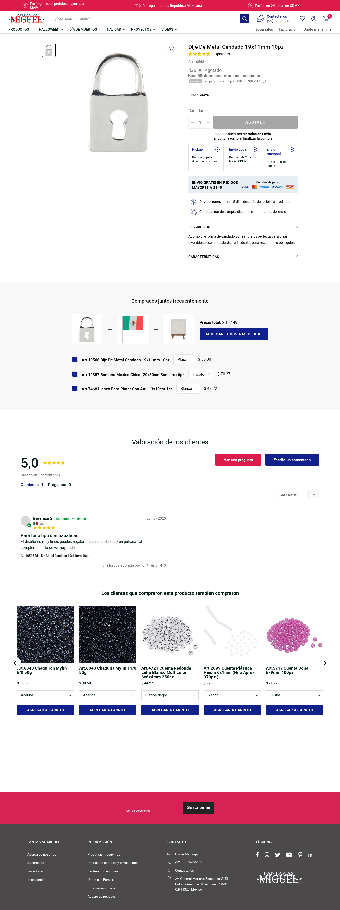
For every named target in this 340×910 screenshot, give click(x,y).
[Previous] (15, 663)
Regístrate (35, 871)
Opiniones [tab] (30, 484)
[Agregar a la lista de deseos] (171, 48)
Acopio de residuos (102, 896)
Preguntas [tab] (57, 484)
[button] (154, 565)
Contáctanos (184, 870)
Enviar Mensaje (186, 854)
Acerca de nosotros (41, 854)
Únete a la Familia (101, 879)
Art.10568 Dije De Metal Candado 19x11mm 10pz (55, 555)
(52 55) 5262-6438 (188, 862)
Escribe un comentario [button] (292, 459)
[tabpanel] (119, 102)
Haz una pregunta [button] (238, 459)
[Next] (325, 663)
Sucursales (264, 29)
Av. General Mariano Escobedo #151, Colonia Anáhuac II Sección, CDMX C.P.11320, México (202, 884)
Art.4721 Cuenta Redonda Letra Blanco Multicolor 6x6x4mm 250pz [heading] (166, 672)
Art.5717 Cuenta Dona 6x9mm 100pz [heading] (287, 670)
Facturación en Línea (103, 871)
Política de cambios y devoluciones (114, 863)
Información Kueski (102, 888)
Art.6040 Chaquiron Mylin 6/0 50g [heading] (42, 670)
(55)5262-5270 (278, 21)
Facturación (288, 29)
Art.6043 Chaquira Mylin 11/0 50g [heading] (107, 670)
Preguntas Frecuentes (104, 854)
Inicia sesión (36, 879)
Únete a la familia (318, 29)
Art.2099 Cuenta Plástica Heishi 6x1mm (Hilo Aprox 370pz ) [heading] (229, 672)
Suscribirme (198, 807)
